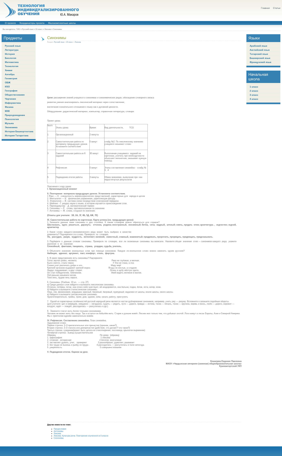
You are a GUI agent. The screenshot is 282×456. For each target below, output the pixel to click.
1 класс (254, 86)
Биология (10, 58)
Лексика (47, 29)
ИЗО (7, 86)
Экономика (11, 127)
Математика (12, 62)
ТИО (18, 29)
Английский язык (260, 50)
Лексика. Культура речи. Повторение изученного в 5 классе (81, 436)
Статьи (276, 8)
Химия (8, 70)
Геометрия (11, 78)
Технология (11, 66)
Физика (9, 107)
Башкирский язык (260, 58)
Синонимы (56, 38)
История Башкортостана (19, 131)
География (11, 90)
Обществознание (15, 94)
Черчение (10, 98)
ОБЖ (7, 82)
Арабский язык (258, 46)
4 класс (254, 99)
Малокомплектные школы (62, 23)
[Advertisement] (144, 70)
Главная (265, 8)
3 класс (254, 95)
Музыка (9, 123)
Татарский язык (259, 54)
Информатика (13, 103)
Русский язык (27, 29)
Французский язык (260, 62)
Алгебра (10, 74)
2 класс (254, 91)
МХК (7, 111)
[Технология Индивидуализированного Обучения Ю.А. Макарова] (41, 10)
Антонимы (58, 431)
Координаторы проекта (32, 23)
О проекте (10, 23)
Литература (11, 50)
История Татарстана (16, 135)
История (10, 54)
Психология (12, 119)
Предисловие (60, 429)
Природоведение (15, 115)
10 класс (38, 29)
